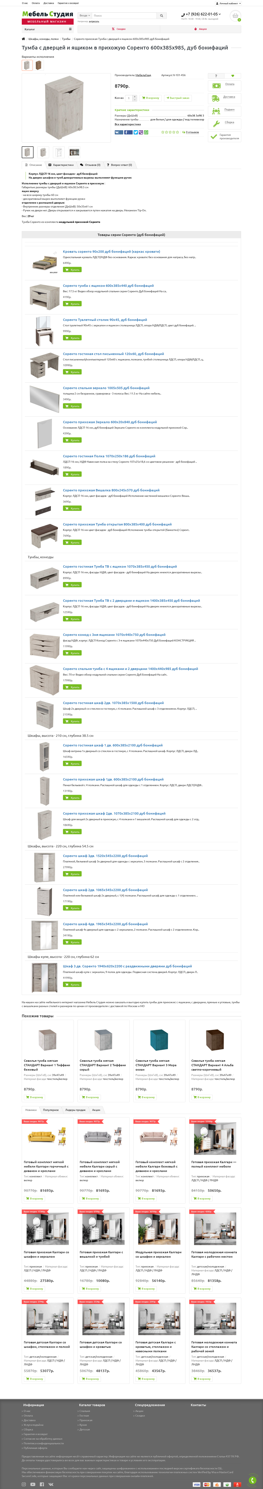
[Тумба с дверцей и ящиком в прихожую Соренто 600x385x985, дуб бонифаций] (28, 152)
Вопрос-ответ (121, 164)
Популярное (51, 1109)
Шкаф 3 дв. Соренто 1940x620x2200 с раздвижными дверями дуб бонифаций (127, 966)
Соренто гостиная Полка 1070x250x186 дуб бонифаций (109, 456)
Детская (85, 1429)
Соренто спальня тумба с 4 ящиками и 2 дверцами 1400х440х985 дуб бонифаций (130, 669)
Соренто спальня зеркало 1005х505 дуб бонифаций (106, 388)
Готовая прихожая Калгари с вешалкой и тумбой (101, 1254)
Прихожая (86, 1420)
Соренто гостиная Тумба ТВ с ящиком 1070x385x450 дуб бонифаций (120, 566)
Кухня (83, 1424)
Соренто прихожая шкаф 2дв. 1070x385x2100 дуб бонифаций (114, 813)
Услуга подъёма (33, 1424)
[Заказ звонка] (252, 1480)
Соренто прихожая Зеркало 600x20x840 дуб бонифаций (110, 422)
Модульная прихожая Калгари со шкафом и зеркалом (159, 1254)
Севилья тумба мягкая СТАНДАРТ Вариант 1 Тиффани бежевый (47, 1065)
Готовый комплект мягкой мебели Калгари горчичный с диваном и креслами (46, 1166)
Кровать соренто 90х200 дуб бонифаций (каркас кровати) (111, 251)
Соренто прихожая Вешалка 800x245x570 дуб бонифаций (111, 490)
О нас (25, 3)
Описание (35, 164)
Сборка (28, 1429)
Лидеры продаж (75, 1109)
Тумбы (66, 38)
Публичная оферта (35, 1448)
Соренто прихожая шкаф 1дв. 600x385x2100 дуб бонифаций (113, 779)
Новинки (31, 1109)
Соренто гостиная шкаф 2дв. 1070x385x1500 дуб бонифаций (113, 703)
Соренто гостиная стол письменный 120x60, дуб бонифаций (113, 354)
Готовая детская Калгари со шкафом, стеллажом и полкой (47, 1344)
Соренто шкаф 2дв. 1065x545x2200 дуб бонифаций (105, 890)
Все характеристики (128, 124)
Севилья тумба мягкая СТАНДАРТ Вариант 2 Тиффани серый (103, 1065)
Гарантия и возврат (68, 3)
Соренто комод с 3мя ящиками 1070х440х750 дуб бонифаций (114, 634)
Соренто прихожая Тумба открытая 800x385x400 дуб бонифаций (117, 524)
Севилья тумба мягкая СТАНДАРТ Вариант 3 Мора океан (156, 1065)
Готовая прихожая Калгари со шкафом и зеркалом (46, 1254)
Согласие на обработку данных (43, 1438)
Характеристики (63, 164)
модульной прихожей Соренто (79, 221)
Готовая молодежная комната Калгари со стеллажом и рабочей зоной (214, 1346)
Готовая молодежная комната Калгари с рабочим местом (214, 1254)
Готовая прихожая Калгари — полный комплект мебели (213, 1164)
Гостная (84, 1415)
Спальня (85, 1411)
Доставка (49, 3)
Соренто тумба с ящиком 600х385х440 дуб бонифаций (108, 285)
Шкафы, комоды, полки (43, 38)
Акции (203, 29)
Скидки (121, 29)
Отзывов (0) (93, 164)
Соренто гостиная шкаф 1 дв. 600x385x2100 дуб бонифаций (113, 745)
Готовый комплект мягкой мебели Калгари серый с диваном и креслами (100, 1166)
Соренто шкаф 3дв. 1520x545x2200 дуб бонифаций (105, 856)
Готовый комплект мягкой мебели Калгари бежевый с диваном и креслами (157, 1166)
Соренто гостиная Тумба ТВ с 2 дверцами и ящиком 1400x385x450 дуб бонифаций (131, 600)
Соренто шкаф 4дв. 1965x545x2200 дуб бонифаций (105, 924)
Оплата (36, 3)
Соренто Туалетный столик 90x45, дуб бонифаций (105, 319)
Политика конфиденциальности (44, 1443)
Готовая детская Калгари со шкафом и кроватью (101, 1344)
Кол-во (119, 97)
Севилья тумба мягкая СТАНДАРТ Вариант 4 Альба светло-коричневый (212, 1065)
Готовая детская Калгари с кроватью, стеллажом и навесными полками (156, 1346)
